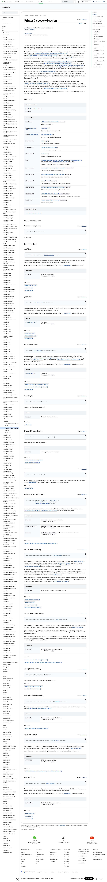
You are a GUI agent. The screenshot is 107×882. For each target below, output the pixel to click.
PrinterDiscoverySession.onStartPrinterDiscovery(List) (51, 53)
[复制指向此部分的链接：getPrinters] (33, 297)
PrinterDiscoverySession (33, 108)
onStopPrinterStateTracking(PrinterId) (55, 88)
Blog (22, 864)
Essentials (18, 1)
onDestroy (44, 153)
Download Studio (82, 860)
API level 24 (83, 494)
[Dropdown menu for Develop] (45, 1)
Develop (41, 1)
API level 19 (84, 19)
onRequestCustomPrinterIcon (49, 160)
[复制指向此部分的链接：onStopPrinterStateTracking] (44, 695)
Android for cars (53, 859)
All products (75, 872)
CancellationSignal (76, 160)
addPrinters (44, 121)
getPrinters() (57, 67)
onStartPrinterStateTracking (49, 174)
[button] (9, 26)
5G (36, 864)
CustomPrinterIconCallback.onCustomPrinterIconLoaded (41, 510)
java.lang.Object (28, 33)
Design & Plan (29, 1)
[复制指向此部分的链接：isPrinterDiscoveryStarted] (43, 431)
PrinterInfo (55, 121)
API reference (6, 7)
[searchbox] (10, 12)
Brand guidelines (35, 878)
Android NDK (81, 863)
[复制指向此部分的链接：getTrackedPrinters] (39, 345)
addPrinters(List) (30, 333)
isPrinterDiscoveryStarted (49, 147)
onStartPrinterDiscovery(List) (34, 460)
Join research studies (97, 859)
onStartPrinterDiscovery (48, 168)
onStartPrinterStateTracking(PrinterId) (36, 83)
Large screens (53, 852)
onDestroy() (69, 57)
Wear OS (52, 854)
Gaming (37, 852)
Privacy (37, 861)
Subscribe (89, 878)
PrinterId (35, 134)
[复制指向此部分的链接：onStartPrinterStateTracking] (45, 614)
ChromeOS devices (54, 857)
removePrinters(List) (31, 285)
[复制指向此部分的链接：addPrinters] (33, 249)
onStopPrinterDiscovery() (32, 462)
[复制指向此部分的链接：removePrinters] (36, 777)
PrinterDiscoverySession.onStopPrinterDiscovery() (43, 55)
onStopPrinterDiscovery (48, 181)
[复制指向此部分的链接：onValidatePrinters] (38, 735)
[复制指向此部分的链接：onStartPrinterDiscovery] (42, 550)
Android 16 (66, 854)
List (50, 121)
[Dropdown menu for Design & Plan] (35, 1)
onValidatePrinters (46, 193)
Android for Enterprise (26, 854)
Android (23, 852)
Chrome (46, 872)
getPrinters (44, 128)
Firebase (53, 872)
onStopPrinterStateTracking (49, 187)
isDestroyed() (29, 290)
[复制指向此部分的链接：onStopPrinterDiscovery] (42, 669)
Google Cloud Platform (63, 872)
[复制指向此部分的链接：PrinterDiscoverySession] (42, 226)
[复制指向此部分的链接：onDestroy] (33, 469)
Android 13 (66, 861)
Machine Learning (40, 854)
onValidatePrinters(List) (48, 71)
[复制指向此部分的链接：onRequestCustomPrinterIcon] (46, 494)
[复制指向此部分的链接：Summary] (33, 99)
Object (32, 29)
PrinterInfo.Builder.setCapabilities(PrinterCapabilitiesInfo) (43, 662)
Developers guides (82, 856)
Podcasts (23, 866)
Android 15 (66, 857)
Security (23, 857)
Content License (61, 825)
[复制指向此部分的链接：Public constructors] (42, 221)
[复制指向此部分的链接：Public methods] (38, 244)
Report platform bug (97, 852)
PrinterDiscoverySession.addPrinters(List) (59, 61)
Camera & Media (39, 859)
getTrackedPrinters (47, 134)
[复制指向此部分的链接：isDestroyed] (34, 396)
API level (3, 28)
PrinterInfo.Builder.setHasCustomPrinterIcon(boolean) (41, 543)
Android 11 (66, 866)
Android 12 (66, 864)
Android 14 (66, 859)
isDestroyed (44, 141)
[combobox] (69, 1)
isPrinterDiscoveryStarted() (33, 607)
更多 (50, 1)
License (28, 878)
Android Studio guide (83, 853)
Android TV (52, 861)
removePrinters (45, 200)
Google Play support (97, 857)
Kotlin (80, 23)
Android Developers (28, 15)
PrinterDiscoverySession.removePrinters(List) (58, 63)
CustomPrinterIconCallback (61, 161)
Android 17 (66, 852)
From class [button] (33, 213)
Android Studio (97, 1)
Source (23, 859)
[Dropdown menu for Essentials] (22, 1)
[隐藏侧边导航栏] (17, 879)
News (22, 861)
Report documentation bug (99, 854)
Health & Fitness (39, 857)
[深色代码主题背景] (85, 230)
